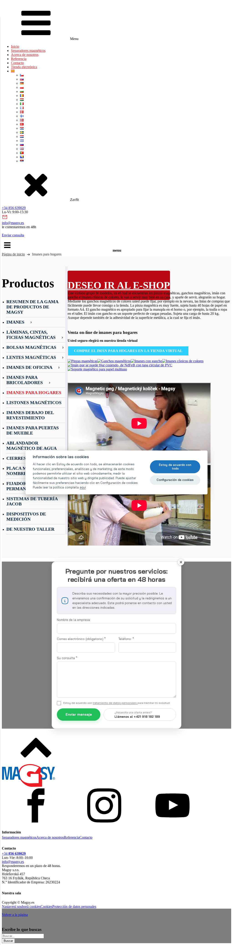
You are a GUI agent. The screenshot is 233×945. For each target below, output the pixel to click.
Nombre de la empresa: (74, 620)
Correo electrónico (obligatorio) (81, 639)
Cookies (46, 906)
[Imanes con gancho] (146, 361)
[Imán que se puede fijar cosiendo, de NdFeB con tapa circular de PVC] (120, 365)
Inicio (15, 46)
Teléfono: (126, 639)
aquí (83, 487)
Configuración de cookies (175, 480)
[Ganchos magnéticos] (114, 361)
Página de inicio (13, 254)
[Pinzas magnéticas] (82, 361)
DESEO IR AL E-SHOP (119, 285)
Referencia (18, 59)
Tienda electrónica (24, 67)
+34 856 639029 (14, 208)
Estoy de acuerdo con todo (175, 466)
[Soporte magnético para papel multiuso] (97, 369)
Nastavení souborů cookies (21, 906)
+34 (14, 853)
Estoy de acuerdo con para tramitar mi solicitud (116, 703)
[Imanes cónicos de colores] (182, 361)
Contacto (17, 63)
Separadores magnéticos (28, 50)
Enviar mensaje (79, 714)
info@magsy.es (13, 223)
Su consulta (67, 658)
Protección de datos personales (74, 906)
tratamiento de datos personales (115, 703)
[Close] (180, 562)
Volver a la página (15, 915)
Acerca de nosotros (24, 55)
